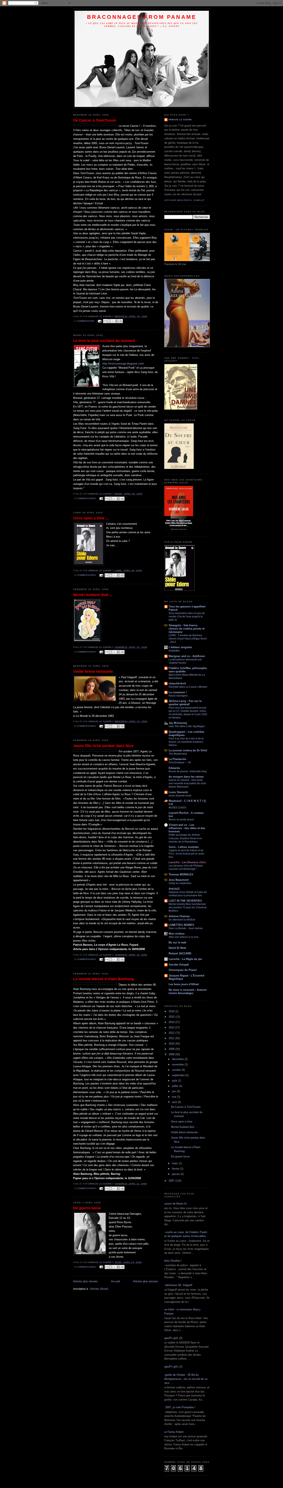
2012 (172, 1032)
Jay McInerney (178, 722)
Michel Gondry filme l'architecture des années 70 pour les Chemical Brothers (188, 907)
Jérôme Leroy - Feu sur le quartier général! (185, 702)
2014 (172, 1022)
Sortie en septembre (180, 883)
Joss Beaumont (179, 879)
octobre (177, 1069)
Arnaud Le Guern (180, 119)
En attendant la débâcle (182, 919)
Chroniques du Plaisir (183, 970)
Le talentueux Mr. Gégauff (176, 1285)
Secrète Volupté (179, 964)
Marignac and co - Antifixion (187, 656)
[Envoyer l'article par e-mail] (99, 321)
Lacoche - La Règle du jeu (185, 959)
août (175, 1080)
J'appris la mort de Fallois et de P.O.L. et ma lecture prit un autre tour (186, 853)
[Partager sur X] (113, 321)
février (176, 1168)
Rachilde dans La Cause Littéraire (188, 686)
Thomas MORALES (181, 874)
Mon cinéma (176, 933)
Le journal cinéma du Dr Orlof (188, 750)
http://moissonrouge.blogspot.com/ (123, 363)
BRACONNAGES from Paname (142, 17)
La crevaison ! (178, 692)
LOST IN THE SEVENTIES (185, 900)
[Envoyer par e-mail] (105, 321)
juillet (175, 1086)
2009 (172, 1049)
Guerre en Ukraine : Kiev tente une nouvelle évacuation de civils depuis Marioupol (187, 783)
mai (174, 1096)
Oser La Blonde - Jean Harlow (186, 928)
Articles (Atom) (99, 1288)
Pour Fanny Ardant (172, 1431)
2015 (172, 1016)
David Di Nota (177, 947)
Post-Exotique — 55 (180, 762)
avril (175, 1102)
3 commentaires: (86, 575)
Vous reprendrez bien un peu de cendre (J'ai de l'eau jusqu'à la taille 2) (187, 616)
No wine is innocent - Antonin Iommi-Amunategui (188, 991)
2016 (172, 1011)
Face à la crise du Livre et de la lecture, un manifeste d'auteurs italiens (186, 742)
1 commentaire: (85, 321)
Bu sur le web (177, 942)
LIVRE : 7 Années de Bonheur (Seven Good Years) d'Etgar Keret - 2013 (188, 638)
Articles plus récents (85, 1281)
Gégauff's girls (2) (171, 1338)
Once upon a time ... (91, 518)
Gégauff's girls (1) (171, 1366)
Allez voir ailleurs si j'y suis (183, 937)
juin (174, 1091)
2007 (172, 1180)
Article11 (174, 888)
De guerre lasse (87, 1208)
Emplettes (174, 650)
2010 (172, 1043)
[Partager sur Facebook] (117, 321)
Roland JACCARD (180, 953)
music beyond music (180, 795)
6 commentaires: (86, 726)
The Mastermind (178, 753)
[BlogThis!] (109, 321)
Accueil (115, 1281)
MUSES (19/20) (177, 807)
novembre (178, 1064)
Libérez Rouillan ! (171, 1260)
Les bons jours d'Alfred (184, 984)
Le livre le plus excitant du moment (104, 341)
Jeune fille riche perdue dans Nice (103, 746)
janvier (176, 1174)
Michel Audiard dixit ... (92, 595)
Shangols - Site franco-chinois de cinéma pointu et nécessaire (186, 628)
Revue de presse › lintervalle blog (188, 771)
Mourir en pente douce (181, 819)
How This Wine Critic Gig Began (187, 726)
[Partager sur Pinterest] (121, 321)
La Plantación (177, 759)
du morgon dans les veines (186, 776)
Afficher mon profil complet (184, 200)
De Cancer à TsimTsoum (94, 120)
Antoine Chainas (179, 916)
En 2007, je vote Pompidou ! (178, 1407)
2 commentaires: (86, 498)
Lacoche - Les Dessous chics (187, 862)
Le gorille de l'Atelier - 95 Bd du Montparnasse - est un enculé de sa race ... (184, 1378)
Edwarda (174, 768)
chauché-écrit (177, 683)
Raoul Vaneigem (178, 695)
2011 (172, 1038)
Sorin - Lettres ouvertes (184, 847)
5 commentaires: (86, 1267)
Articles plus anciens (145, 1281)
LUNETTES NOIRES (181, 924)
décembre (178, 1059)
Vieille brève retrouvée (93, 671)
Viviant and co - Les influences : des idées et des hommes (187, 828)
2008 (172, 1054)
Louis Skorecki (178, 792)
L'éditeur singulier (180, 647)
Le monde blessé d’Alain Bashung (103, 979)
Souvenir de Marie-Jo (174, 1203)
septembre (178, 1075)
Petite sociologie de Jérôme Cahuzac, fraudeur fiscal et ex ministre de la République (185, 838)
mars (175, 1163)
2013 (172, 1027)
